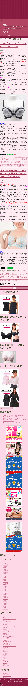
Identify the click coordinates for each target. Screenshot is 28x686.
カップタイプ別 (6, 621)
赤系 (4, 664)
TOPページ (5, 617)
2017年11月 (5, 583)
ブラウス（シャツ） (8, 641)
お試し (4, 620)
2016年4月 (5, 606)
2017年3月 (5, 593)
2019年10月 (5, 570)
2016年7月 (5, 601)
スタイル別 (5, 633)
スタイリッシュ (6, 631)
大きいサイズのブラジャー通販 (19, 162)
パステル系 (5, 638)
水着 (4, 658)
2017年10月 (5, 584)
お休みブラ (5, 32)
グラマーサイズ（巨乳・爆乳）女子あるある (13, 415)
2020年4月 (5, 569)
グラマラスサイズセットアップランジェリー (13, 161)
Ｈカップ (7, 273)
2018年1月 (5, 582)
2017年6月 (5, 589)
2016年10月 (5, 597)
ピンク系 (5, 640)
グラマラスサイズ (16, 274)
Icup (10, 273)
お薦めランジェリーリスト (9, 619)
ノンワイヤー (6, 637)
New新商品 (5, 25)
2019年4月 (5, 574)
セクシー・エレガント (20, 270)
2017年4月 (5, 592)
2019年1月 (5, 577)
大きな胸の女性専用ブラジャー (18, 164)
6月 (1, 50)
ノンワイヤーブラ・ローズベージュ (11, 416)
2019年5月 (5, 573)
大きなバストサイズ (15, 277)
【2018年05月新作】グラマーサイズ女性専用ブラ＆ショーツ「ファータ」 (13, 173)
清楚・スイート (6, 660)
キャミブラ (5, 624)
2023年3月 (5, 563)
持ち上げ (5, 654)
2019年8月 (5, 572)
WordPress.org (6, 677)
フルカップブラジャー (8, 643)
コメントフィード (7, 676)
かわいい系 (5, 623)
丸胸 (4, 648)
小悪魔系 (5, 653)
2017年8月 (5, 586)
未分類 (4, 656)
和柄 (4, 650)
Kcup (25, 273)
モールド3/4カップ (9, 272)
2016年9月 (5, 599)
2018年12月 (5, 579)
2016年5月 (5, 604)
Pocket (14, 154)
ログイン (5, 673)
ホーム (4, 24)
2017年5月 (5, 590)
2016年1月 (5, 609)
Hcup (3, 273)
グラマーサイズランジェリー (13, 159)
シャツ (4, 34)
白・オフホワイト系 (8, 661)
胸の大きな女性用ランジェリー (19, 166)
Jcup (18, 273)
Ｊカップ (21, 273)
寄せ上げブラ (19, 158)
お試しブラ (5, 29)
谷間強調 (5, 663)
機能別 (4, 657)
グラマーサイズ (7, 274)
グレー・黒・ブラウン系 (10, 158)
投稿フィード (6, 674)
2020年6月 (5, 566)
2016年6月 (5, 603)
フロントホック (6, 644)
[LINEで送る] (10, 154)
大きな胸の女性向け (5, 164)
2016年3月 (5, 607)
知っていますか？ (7, 35)
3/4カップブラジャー (20, 157)
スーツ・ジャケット (8, 630)
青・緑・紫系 (6, 665)
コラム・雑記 (6, 627)
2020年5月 (5, 567)
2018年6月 (5, 580)
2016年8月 (5, 600)
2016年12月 (5, 596)
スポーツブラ (6, 634)
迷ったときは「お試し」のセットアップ (12, 422)
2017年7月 (5, 587)
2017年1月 (5, 594)
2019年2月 (5, 576)
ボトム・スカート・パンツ (9, 646)
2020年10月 (5, 565)
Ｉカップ (14, 273)
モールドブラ (6, 31)
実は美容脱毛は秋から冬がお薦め (11, 418)
